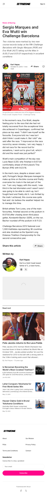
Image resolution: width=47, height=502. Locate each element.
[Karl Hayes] (10, 265)
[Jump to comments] (43, 66)
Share (36, 66)
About (5, 438)
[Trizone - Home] (24, 4)
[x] (26, 491)
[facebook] (21, 491)
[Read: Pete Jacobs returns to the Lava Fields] (23, 326)
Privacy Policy (31, 444)
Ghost (29, 487)
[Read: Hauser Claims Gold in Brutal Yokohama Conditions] (39, 403)
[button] (3, 4)
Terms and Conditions (10, 451)
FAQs (4, 444)
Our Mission (30, 438)
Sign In (42, 4)
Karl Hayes (15, 64)
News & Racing (9, 23)
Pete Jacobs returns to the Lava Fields (22, 343)
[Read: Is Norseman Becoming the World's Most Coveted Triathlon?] (39, 370)
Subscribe (23, 473)
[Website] (21, 269)
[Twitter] (26, 269)
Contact (28, 451)
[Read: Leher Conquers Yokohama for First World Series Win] (39, 386)
